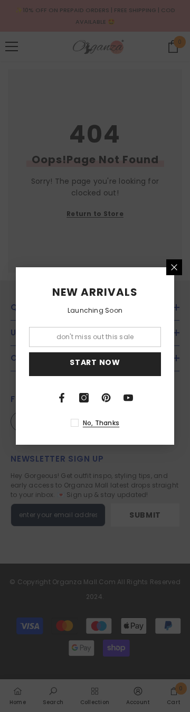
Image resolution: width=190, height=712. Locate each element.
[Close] (174, 267)
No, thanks (101, 422)
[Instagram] (84, 398)
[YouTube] (128, 398)
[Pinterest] (106, 398)
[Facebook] (62, 398)
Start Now (95, 362)
